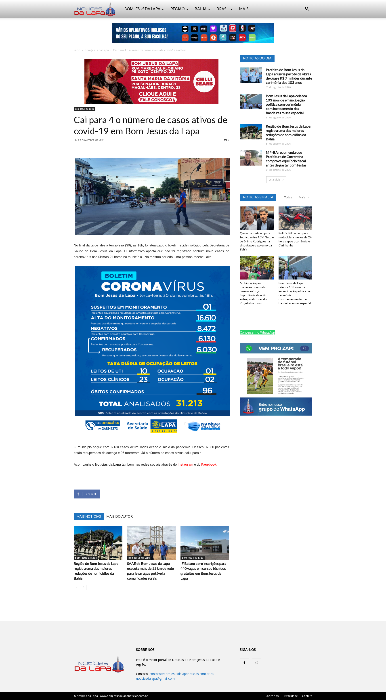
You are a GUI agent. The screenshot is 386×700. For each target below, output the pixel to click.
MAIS (243, 8)
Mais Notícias (88, 516)
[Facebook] (244, 662)
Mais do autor (119, 516)
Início (77, 50)
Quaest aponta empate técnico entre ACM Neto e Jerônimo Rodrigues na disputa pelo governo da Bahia (257, 241)
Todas (288, 197)
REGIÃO (177, 8)
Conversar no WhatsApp (257, 332)
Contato (307, 696)
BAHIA (201, 8)
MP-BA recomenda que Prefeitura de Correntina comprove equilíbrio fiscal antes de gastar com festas (286, 158)
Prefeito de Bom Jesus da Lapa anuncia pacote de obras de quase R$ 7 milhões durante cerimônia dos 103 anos (289, 75)
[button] (307, 9)
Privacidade (290, 696)
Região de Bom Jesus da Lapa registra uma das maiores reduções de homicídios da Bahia (288, 132)
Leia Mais (274, 179)
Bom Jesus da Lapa (97, 50)
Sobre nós (272, 696)
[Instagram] (256, 662)
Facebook (208, 464)
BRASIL (223, 8)
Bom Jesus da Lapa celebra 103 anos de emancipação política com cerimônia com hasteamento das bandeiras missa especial (286, 104)
